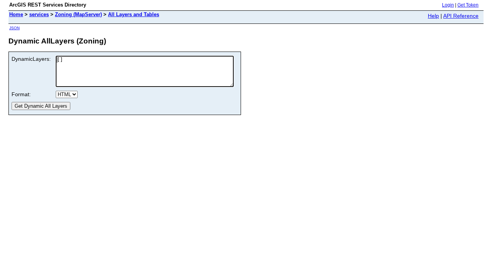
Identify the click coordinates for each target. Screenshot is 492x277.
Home (16, 14)
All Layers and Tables (133, 14)
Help (433, 16)
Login (448, 5)
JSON (14, 28)
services (39, 14)
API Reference (461, 16)
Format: (21, 94)
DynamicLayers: (31, 59)
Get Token (468, 5)
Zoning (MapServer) (78, 14)
